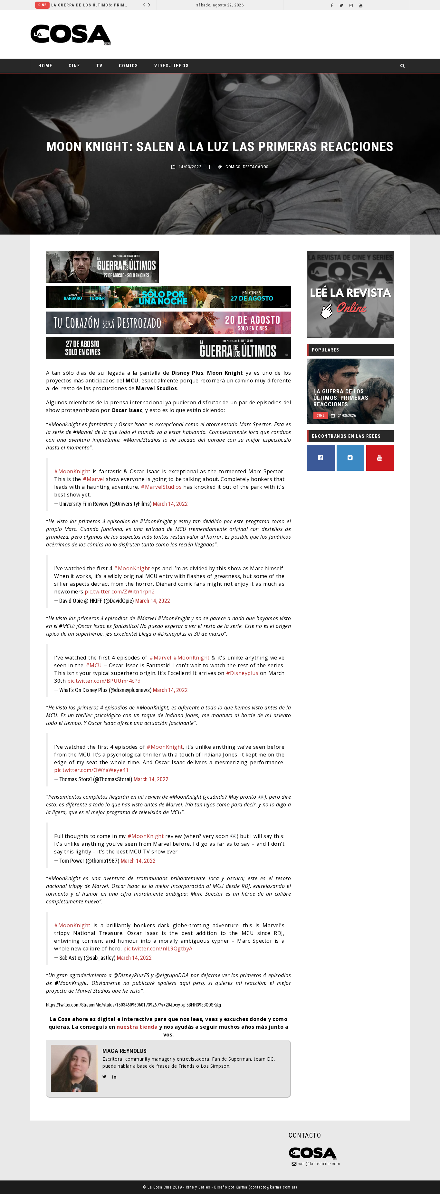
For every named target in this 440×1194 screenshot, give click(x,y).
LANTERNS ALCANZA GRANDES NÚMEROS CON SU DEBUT (132, 5)
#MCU (94, 665)
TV (99, 65)
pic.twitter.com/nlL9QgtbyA (158, 948)
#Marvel (94, 479)
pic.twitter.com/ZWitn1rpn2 (120, 591)
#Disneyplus (242, 673)
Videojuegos (171, 65)
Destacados (256, 166)
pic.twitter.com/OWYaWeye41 (91, 770)
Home (45, 65)
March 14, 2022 (170, 504)
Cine (74, 65)
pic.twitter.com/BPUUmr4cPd (104, 680)
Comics (82, 5)
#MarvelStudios (161, 486)
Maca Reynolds (124, 1051)
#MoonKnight (72, 471)
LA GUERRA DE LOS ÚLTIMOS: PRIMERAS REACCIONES (340, 398)
